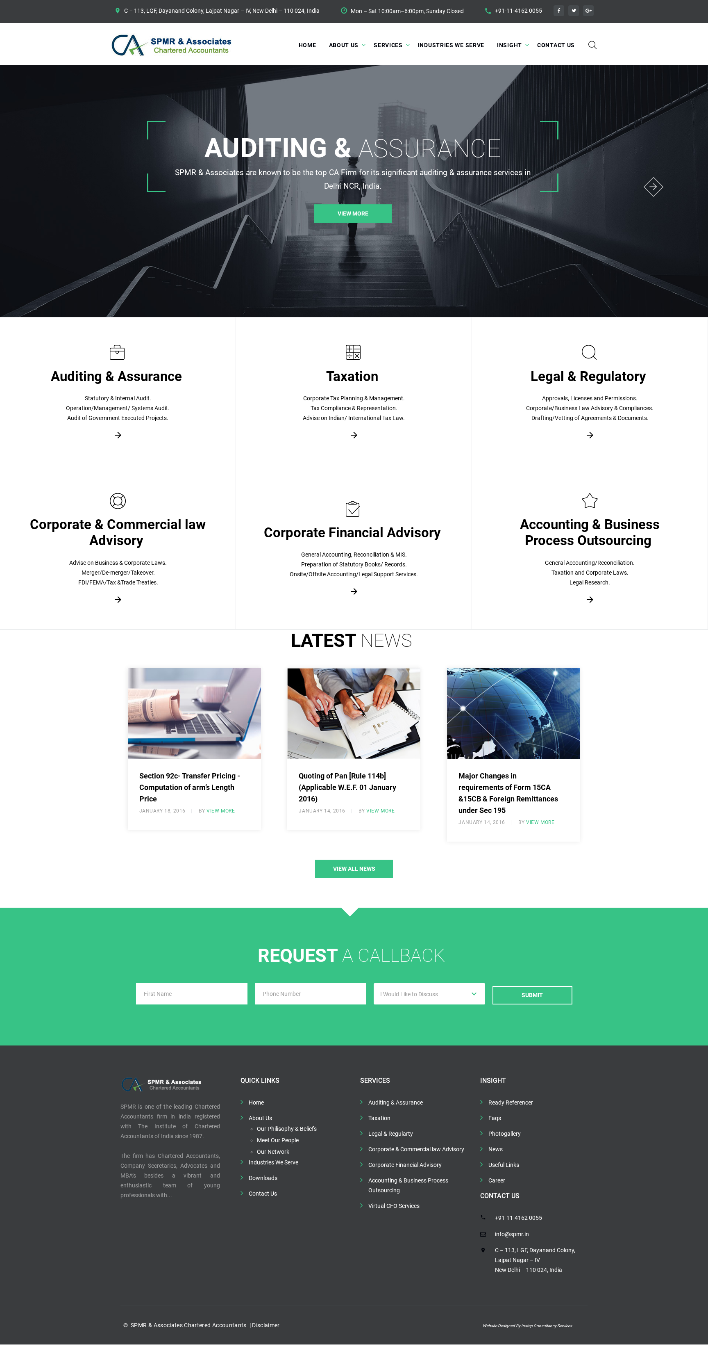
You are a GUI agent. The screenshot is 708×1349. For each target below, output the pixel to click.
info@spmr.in (512, 1234)
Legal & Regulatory (588, 376)
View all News (354, 868)
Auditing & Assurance (116, 376)
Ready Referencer (510, 1102)
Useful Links (503, 1165)
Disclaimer (265, 1325)
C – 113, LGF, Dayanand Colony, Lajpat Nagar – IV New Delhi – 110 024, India (535, 1260)
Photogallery (504, 1133)
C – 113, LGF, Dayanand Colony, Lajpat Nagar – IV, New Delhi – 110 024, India (222, 10)
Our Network (273, 1151)
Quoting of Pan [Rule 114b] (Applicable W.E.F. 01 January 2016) (347, 787)
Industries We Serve (451, 45)
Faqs (494, 1118)
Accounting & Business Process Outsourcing (590, 532)
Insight (509, 45)
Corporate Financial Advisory (352, 533)
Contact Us (556, 45)
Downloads (263, 1178)
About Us (344, 45)
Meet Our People (278, 1140)
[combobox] (429, 993)
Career (496, 1180)
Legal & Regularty (390, 1133)
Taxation (352, 376)
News (495, 1149)
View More (352, 224)
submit (532, 995)
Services (388, 45)
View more (220, 811)
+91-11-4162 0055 (518, 10)
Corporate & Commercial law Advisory (118, 532)
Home (307, 45)
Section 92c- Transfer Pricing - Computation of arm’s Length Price (189, 787)
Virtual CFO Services (394, 1206)
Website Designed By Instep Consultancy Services (527, 1326)
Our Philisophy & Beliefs (287, 1128)
